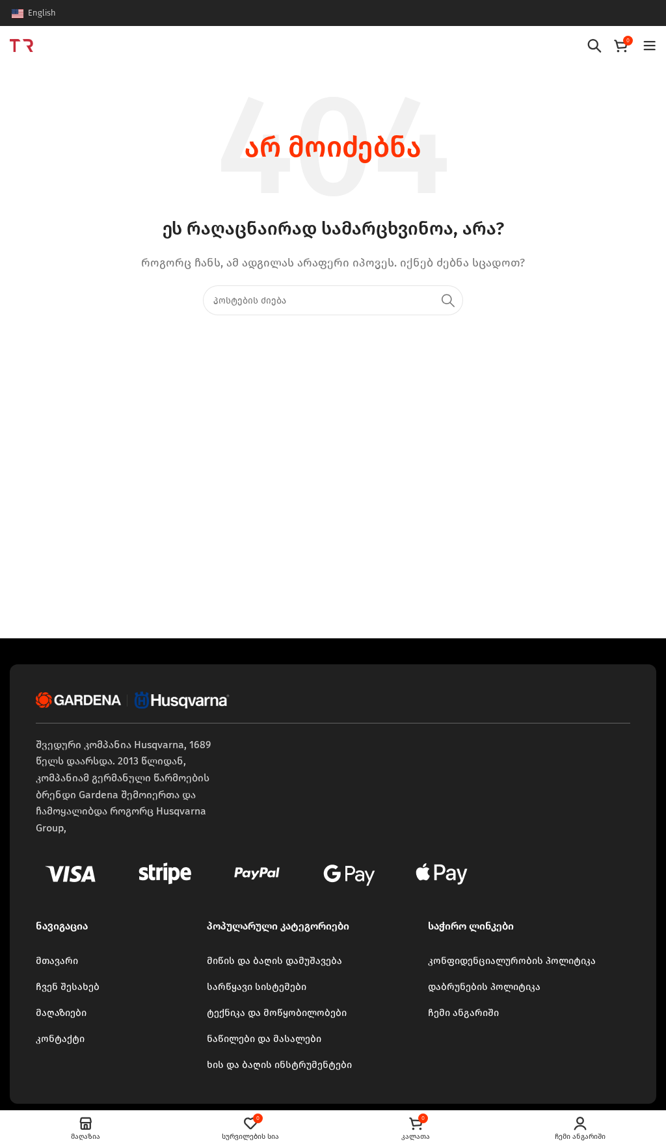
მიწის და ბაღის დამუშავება (274, 961)
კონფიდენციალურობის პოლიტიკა (512, 961)
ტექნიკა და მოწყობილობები (277, 1013)
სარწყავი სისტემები (256, 987)
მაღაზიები (61, 1013)
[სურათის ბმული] (133, 699)
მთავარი (57, 961)
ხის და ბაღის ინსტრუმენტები (279, 1065)
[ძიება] (594, 46)
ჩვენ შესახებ (68, 987)
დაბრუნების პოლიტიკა (484, 987)
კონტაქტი (60, 1039)
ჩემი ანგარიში (463, 1013)
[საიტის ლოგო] (21, 44)
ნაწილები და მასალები (264, 1039)
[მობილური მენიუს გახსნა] (650, 46)
